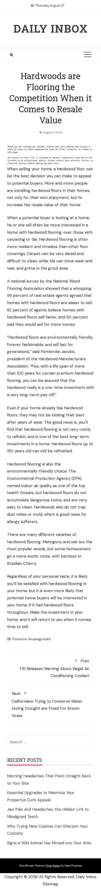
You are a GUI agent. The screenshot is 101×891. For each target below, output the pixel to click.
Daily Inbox (50, 28)
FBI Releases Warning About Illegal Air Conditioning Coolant (54, 668)
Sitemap (50, 884)
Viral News (53, 866)
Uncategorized (39, 639)
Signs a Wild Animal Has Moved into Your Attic (49, 842)
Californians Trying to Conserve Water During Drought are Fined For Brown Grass (47, 704)
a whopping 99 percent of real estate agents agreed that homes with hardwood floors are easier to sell (49, 295)
